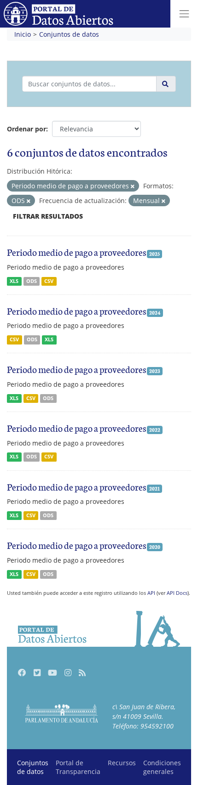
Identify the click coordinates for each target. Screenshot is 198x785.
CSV (48, 281)
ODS (31, 281)
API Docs (177, 592)
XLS (14, 281)
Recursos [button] (122, 762)
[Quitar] (132, 186)
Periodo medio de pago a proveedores (76, 251)
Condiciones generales (162, 767)
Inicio (22, 34)
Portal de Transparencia (78, 767)
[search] (166, 84)
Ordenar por (26, 128)
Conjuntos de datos (69, 34)
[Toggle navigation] (184, 14)
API (151, 592)
